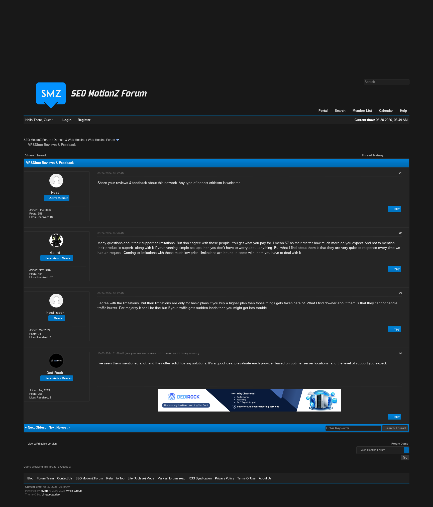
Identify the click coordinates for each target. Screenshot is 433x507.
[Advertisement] (216, 37)
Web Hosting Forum (101, 140)
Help (403, 111)
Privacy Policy (224, 478)
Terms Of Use (246, 478)
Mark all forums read (171, 478)
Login (66, 120)
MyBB (44, 490)
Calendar (386, 111)
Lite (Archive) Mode (141, 478)
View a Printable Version (42, 443)
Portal (323, 111)
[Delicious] (62, 155)
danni (55, 252)
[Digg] (58, 155)
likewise (193, 353)
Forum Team (45, 478)
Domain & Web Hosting (69, 140)
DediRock (55, 373)
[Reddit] (65, 155)
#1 (400, 173)
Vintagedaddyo (51, 494)
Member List (362, 111)
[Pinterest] (70, 155)
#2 (400, 233)
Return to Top (115, 478)
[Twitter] (55, 155)
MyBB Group (74, 490)
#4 (400, 353)
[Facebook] (51, 155)
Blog (30, 478)
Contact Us (64, 478)
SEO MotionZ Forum (37, 140)
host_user (55, 313)
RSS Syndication (200, 478)
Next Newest (58, 427)
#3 (400, 293)
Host (55, 192)
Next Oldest (37, 427)
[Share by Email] (74, 155)
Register (84, 120)
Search (340, 111)
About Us (265, 478)
